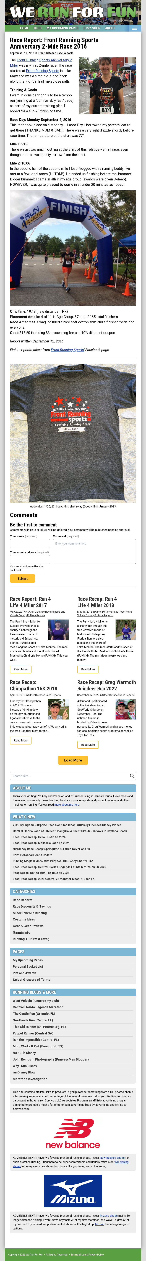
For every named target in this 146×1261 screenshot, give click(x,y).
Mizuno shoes (109, 1215)
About (110, 28)
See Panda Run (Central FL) (33, 1020)
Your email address (29, 552)
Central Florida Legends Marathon (38, 1007)
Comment (66, 536)
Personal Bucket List (28, 966)
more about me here (66, 804)
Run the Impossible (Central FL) (36, 1040)
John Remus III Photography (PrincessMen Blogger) (51, 1059)
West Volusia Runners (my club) (36, 1001)
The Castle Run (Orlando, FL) (34, 1014)
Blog (38, 28)
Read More (21, 669)
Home (24, 28)
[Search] (132, 776)
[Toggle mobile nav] (135, 28)
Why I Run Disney (25, 1066)
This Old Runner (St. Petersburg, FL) (39, 1027)
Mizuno (99, 1224)
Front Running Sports (42, 71)
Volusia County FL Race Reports (27, 615)
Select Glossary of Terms (31, 979)
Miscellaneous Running (30, 913)
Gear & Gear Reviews (28, 926)
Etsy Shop (92, 28)
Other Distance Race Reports (55, 53)
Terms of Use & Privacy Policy (87, 1254)
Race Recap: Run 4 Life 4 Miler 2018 (97, 602)
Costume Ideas (24, 919)
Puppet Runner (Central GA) (33, 1033)
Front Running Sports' (67, 350)
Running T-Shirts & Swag (31, 939)
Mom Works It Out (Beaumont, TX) (38, 1046)
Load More (73, 760)
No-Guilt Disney (24, 1053)
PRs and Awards (24, 973)
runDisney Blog (24, 1072)
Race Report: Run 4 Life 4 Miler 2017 (30, 602)
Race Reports (22, 900)
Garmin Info (21, 932)
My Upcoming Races (63, 28)
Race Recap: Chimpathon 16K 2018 (33, 685)
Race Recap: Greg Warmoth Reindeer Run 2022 (106, 685)
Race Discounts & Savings (32, 906)
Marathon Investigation (30, 1079)
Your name (23, 536)
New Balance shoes (112, 1157)
